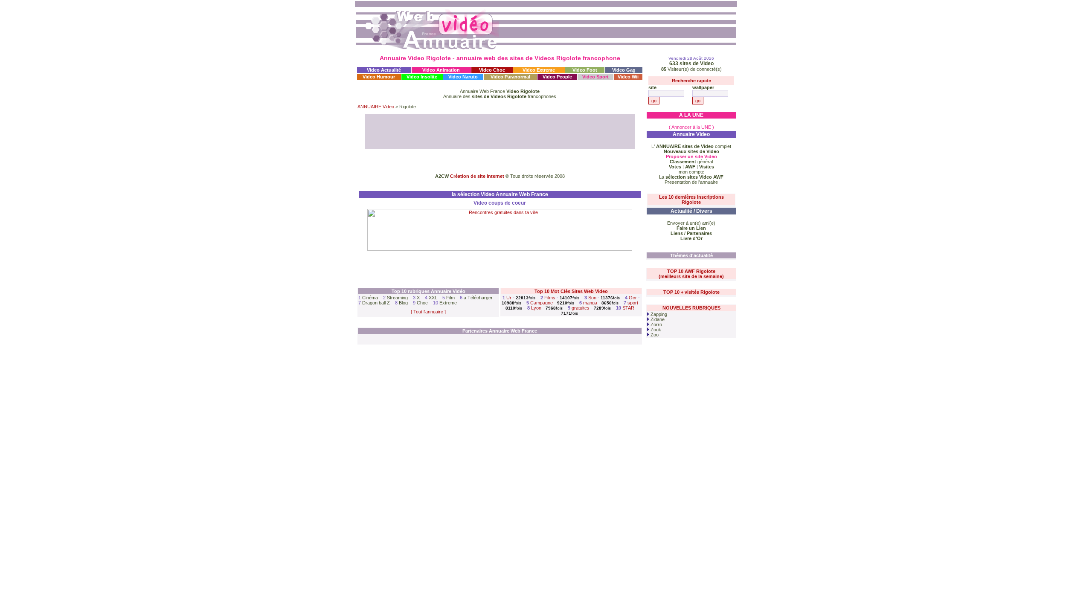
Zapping (658, 314)
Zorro (655, 324)
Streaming (397, 297)
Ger (633, 297)
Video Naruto (463, 76)
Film (450, 297)
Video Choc (492, 69)
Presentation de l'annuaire (691, 182)
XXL (433, 297)
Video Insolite (422, 76)
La (691, 177)
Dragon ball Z (376, 302)
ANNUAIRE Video (375, 106)
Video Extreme (539, 69)
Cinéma (370, 297)
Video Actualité (384, 69)
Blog (403, 302)
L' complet (691, 146)
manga (590, 302)
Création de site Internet (477, 176)
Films (549, 297)
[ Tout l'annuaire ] (428, 311)
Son (592, 297)
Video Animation (441, 69)
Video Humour (379, 76)
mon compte (691, 171)
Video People (557, 76)
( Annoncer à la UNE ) (691, 127)
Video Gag (624, 69)
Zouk (655, 329)
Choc (422, 302)
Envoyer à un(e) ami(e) (691, 223)
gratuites (581, 307)
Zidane (657, 319)
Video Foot (584, 69)
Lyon (536, 307)
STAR (628, 307)
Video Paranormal (510, 76)
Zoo (654, 334)
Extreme (448, 302)
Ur (508, 297)
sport (632, 302)
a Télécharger (478, 297)
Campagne (541, 302)
